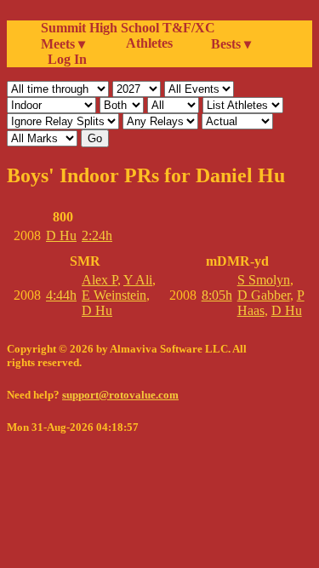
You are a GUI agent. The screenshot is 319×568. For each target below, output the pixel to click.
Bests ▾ (231, 44)
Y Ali (137, 280)
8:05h (217, 295)
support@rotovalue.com (120, 394)
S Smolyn (263, 280)
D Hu (61, 235)
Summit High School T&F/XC (128, 27)
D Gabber (263, 295)
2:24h (97, 235)
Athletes (149, 43)
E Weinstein (114, 295)
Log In (64, 59)
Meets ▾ (63, 44)
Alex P (99, 280)
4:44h (61, 295)
